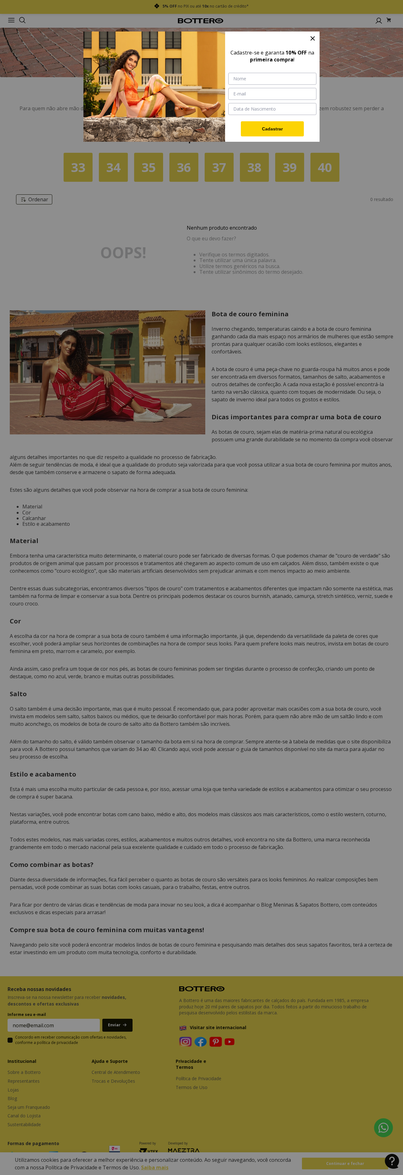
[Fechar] (312, 38)
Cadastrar (272, 128)
